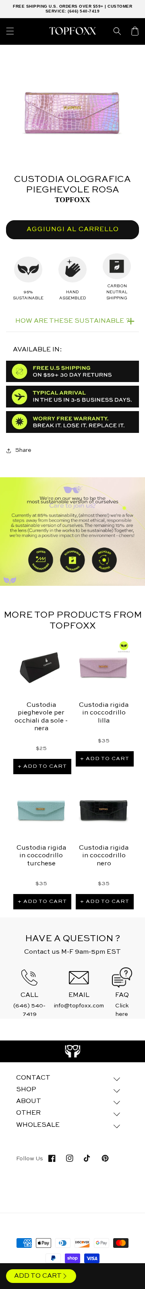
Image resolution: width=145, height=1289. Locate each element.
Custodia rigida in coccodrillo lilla (103, 713)
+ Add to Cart (42, 766)
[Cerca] (117, 31)
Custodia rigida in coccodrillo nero (103, 856)
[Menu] (10, 31)
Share (23, 450)
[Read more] (72, 1051)
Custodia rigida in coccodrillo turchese (41, 856)
